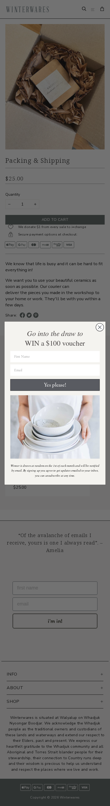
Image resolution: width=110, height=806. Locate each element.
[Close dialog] (100, 327)
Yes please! (55, 384)
